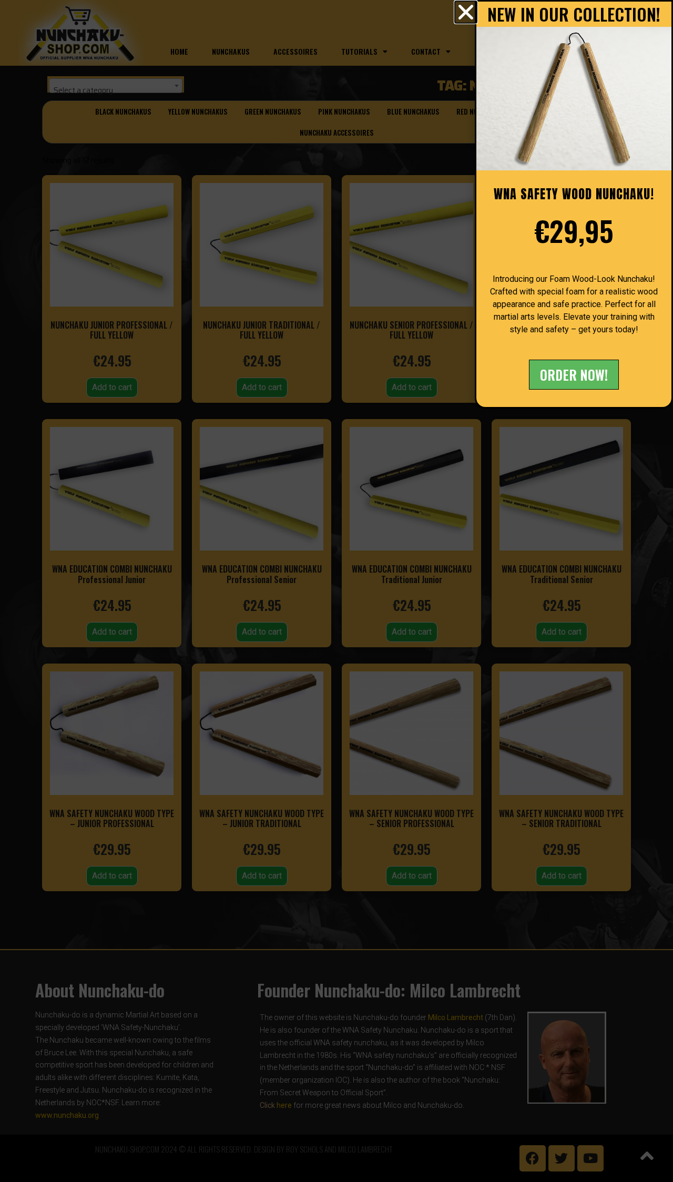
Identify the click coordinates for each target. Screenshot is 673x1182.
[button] (465, 12)
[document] (336, 591)
